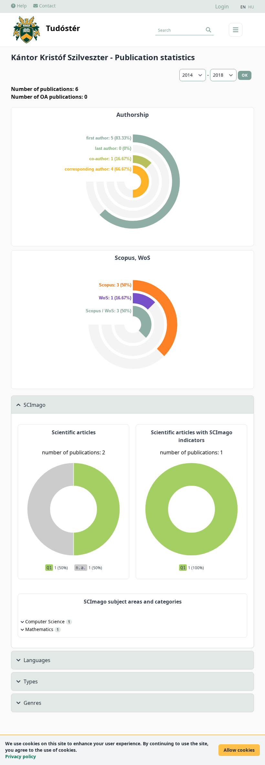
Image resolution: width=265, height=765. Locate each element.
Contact (47, 6)
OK (245, 75)
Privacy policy (20, 756)
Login (222, 6)
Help (21, 6)
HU (251, 7)
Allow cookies (239, 750)
